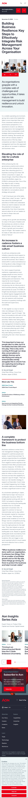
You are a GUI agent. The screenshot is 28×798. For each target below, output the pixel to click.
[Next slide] (9, 662)
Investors (4, 724)
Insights (15, 724)
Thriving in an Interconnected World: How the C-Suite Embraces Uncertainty (11, 650)
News (3, 728)
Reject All (14, 791)
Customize (13, 787)
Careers (4, 721)
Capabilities (16, 718)
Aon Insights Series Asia (8, 9)
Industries (16, 721)
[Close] (26, 759)
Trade (3, 737)
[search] (21, 3)
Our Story (5, 718)
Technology (5, 740)
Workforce (5, 746)
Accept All (14, 795)
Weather (4, 743)
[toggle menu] (25, 3)
